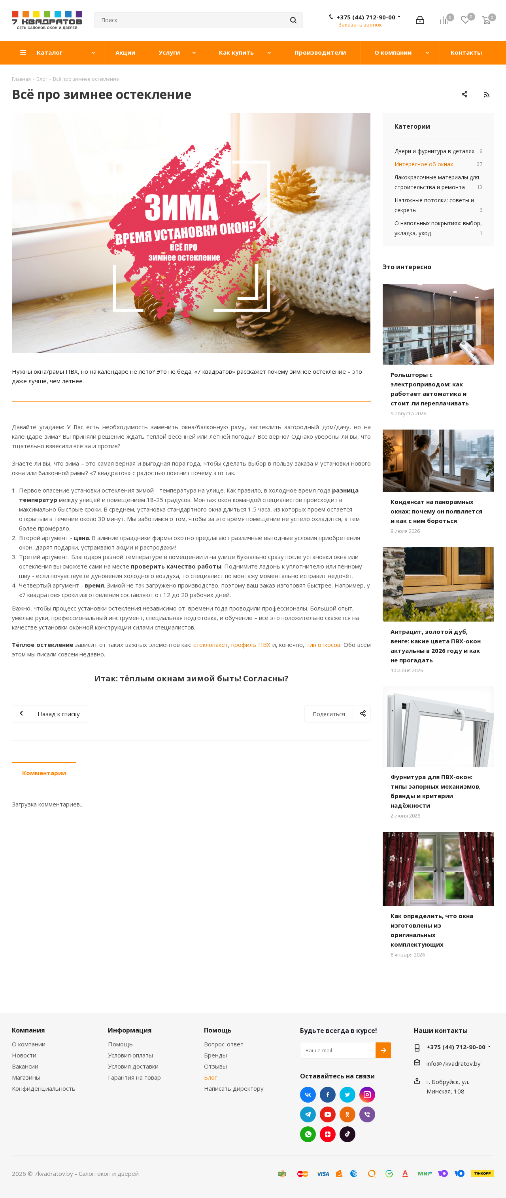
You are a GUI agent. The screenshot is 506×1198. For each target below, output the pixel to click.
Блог (210, 1077)
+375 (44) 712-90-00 (365, 17)
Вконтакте (308, 1095)
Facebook (328, 1095)
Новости (24, 1055)
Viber (367, 1114)
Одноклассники (347, 1114)
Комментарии (44, 773)
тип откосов (323, 644)
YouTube (328, 1114)
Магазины (26, 1077)
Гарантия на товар (134, 1077)
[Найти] (293, 20)
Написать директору (234, 1088)
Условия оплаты (130, 1055)
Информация (130, 1030)
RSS (486, 95)
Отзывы (215, 1066)
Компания (28, 1030)
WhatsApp (308, 1134)
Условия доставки (133, 1066)
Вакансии (25, 1066)
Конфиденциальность (44, 1088)
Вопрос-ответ (224, 1044)
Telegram (308, 1114)
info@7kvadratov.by (454, 1063)
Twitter (347, 1095)
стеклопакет (210, 644)
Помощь (120, 1044)
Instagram (367, 1095)
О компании (28, 1044)
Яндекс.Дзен (328, 1134)
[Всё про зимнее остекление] (191, 233)
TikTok (347, 1134)
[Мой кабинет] (420, 20)
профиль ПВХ (250, 644)
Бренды (215, 1055)
